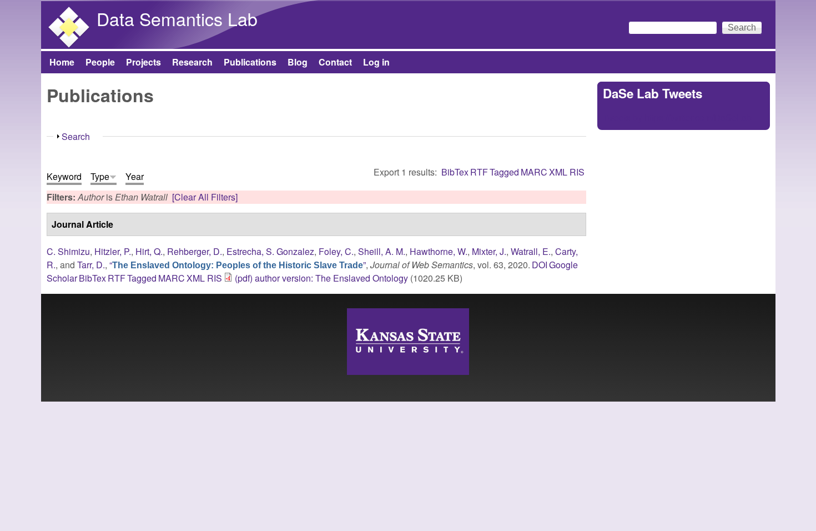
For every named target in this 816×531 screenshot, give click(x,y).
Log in (376, 62)
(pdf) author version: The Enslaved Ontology (321, 278)
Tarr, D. (91, 264)
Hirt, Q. (149, 251)
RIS (577, 172)
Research (192, 62)
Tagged (504, 172)
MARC (534, 172)
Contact (335, 62)
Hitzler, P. (112, 251)
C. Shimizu (68, 251)
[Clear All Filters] (205, 197)
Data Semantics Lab (177, 18)
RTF (479, 172)
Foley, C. (336, 251)
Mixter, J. (489, 251)
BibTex (455, 172)
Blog (298, 62)
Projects (143, 62)
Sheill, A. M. (381, 251)
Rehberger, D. (194, 251)
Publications (250, 62)
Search (76, 136)
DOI (539, 264)
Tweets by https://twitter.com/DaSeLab (677, 117)
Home (61, 62)
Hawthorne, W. (438, 251)
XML (558, 172)
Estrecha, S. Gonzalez (270, 251)
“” (237, 264)
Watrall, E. (531, 251)
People (100, 62)
